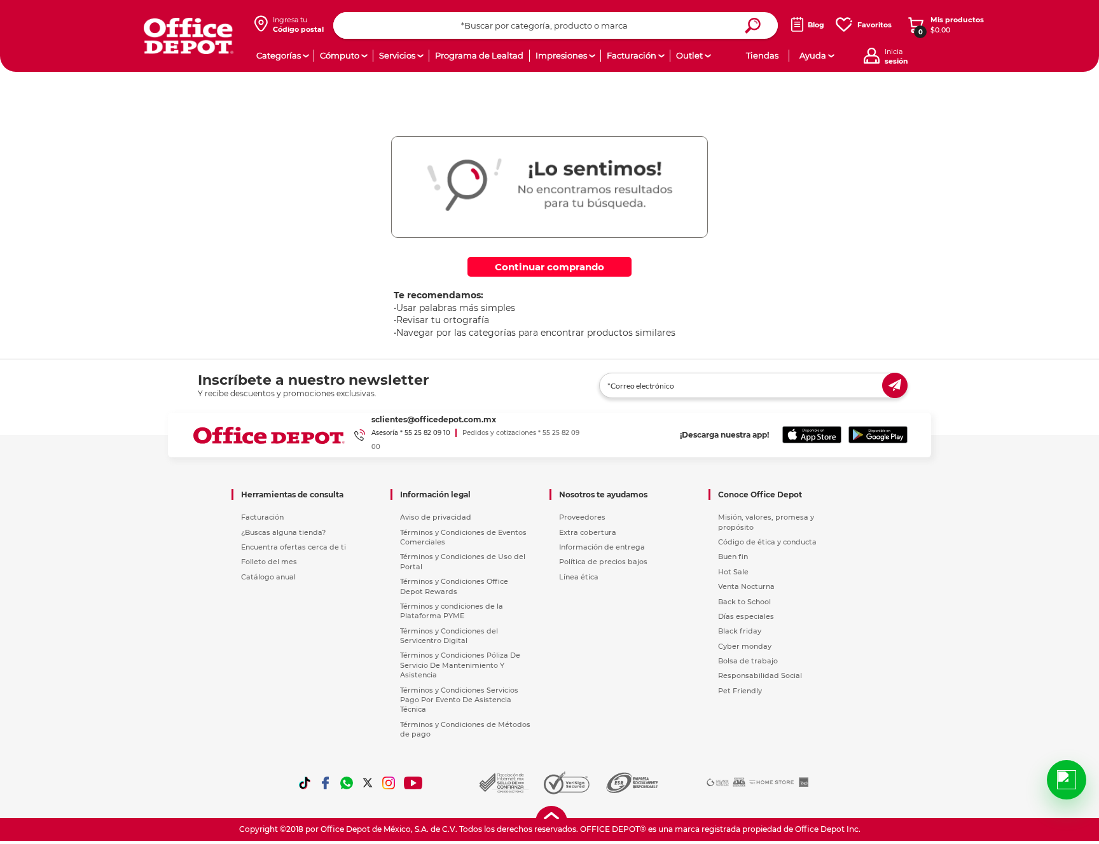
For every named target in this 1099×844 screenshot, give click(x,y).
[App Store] (811, 435)
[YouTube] (414, 783)
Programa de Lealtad (479, 55)
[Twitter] (367, 783)
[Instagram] (388, 783)
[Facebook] (325, 783)
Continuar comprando (549, 267)
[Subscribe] (895, 385)
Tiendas (762, 55)
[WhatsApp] (346, 783)
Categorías (278, 55)
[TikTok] (304, 783)
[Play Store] (878, 435)
